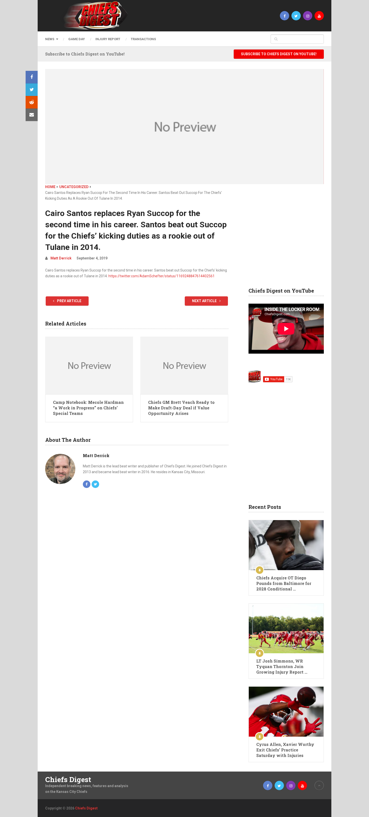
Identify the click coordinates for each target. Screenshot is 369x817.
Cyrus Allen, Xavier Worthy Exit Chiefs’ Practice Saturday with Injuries (285, 750)
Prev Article (68, 301)
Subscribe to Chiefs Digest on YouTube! (279, 54)
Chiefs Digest (68, 779)
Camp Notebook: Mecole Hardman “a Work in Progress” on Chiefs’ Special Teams (88, 408)
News (49, 39)
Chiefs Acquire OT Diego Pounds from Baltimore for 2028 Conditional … (283, 583)
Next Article (204, 301)
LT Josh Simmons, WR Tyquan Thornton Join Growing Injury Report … (281, 666)
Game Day (76, 39)
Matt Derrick (61, 258)
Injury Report (107, 39)
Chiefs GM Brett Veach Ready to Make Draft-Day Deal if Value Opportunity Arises (181, 408)
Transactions (143, 39)
